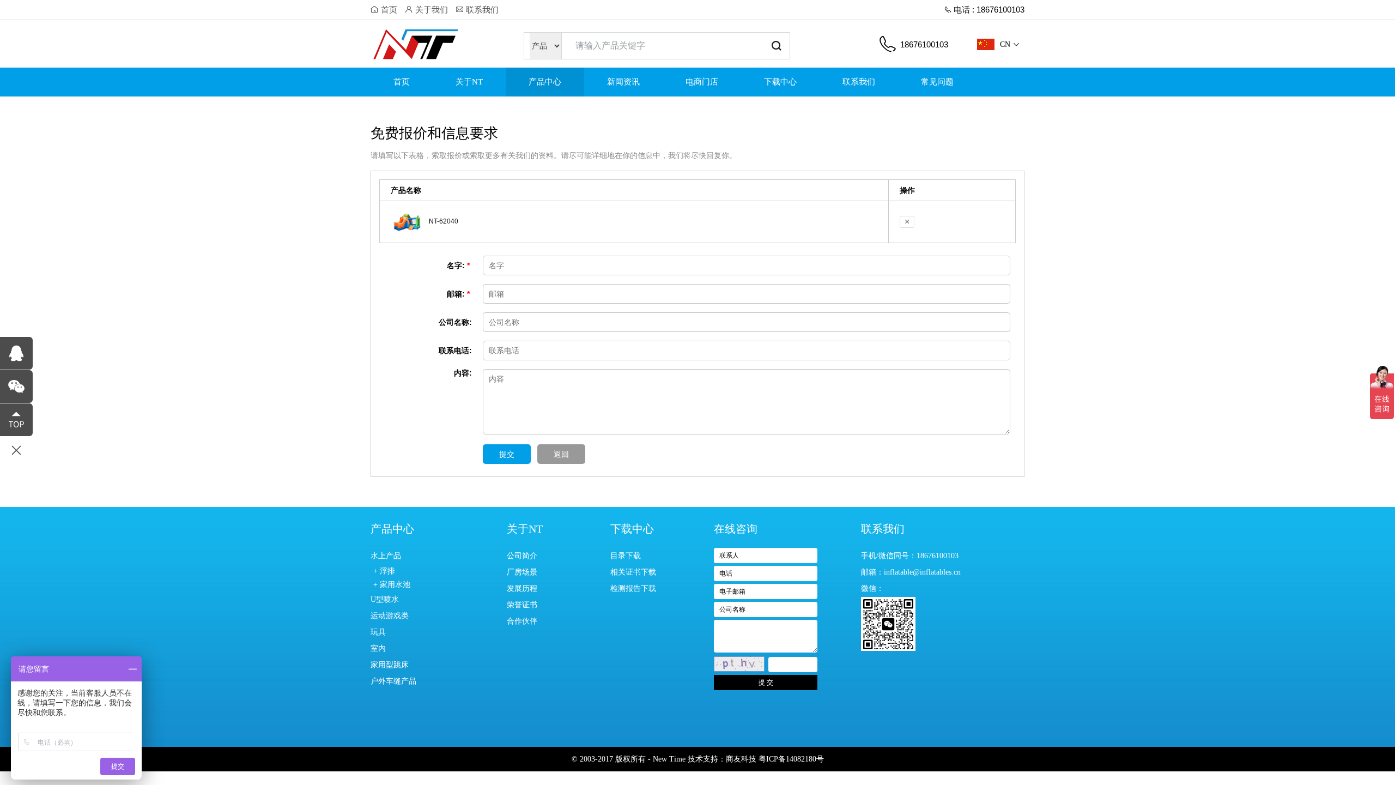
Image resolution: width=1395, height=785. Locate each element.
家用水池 (395, 585)
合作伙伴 (522, 621)
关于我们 (430, 9)
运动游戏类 (390, 616)
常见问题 (937, 81)
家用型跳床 (390, 665)
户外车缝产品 (393, 681)
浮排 (387, 571)
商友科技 (741, 759)
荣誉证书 (522, 605)
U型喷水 (385, 599)
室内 (378, 648)
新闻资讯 (623, 81)
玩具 (378, 632)
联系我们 (481, 9)
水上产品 (386, 556)
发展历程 (522, 588)
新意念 (410, 44)
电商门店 (702, 81)
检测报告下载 (633, 588)
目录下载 (625, 556)
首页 (388, 9)
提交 (506, 454)
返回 (561, 454)
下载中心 (780, 81)
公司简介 (522, 556)
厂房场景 (522, 572)
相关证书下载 (633, 572)
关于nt (469, 81)
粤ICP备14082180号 (791, 759)
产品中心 (545, 81)
